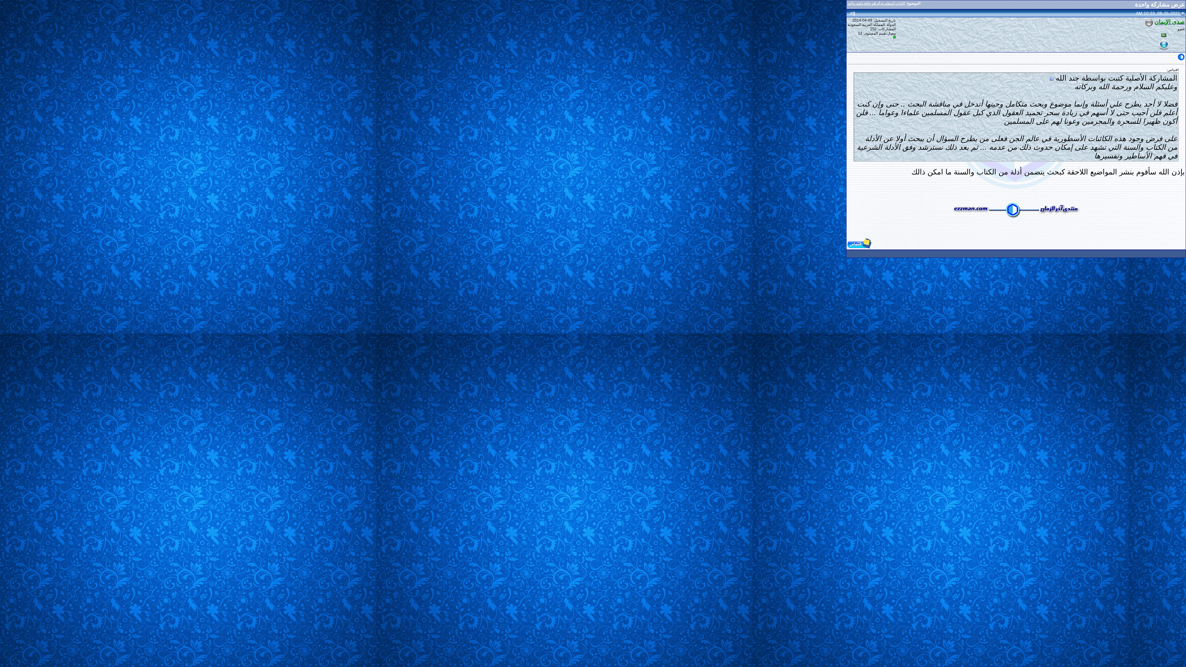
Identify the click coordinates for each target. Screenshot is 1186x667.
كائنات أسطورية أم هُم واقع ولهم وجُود (876, 3)
